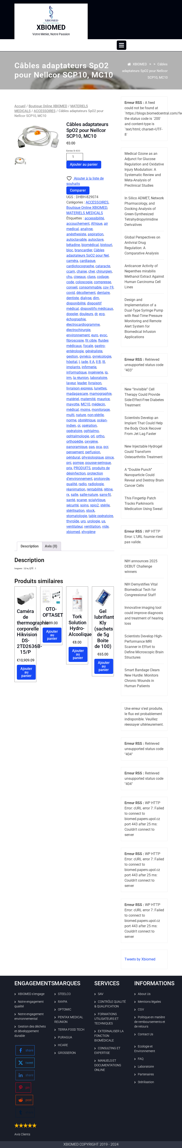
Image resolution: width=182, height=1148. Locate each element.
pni (68, 463)
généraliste (93, 351)
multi (70, 415)
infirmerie (89, 367)
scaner (82, 500)
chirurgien (104, 271)
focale (88, 346)
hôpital (71, 362)
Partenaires (146, 1074)
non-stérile (95, 415)
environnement (78, 335)
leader (82, 383)
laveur (71, 383)
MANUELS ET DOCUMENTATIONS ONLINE (107, 1065)
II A (91, 362)
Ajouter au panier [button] (26, 672)
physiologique (93, 457)
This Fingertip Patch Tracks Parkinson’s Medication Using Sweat (143, 503)
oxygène (91, 441)
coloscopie (83, 282)
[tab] (121, 45)
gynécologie (101, 356)
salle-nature (89, 495)
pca (99, 447)
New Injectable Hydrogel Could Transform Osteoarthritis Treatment (143, 451)
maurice (103, 399)
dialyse (85, 298)
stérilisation (75, 510)
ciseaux (80, 277)
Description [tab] (30, 546)
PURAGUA (65, 1037)
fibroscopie (75, 340)
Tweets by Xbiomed (140, 959)
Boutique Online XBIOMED (48, 106)
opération (89, 425)
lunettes (100, 388)
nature (81, 415)
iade (84, 362)
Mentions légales (149, 1001)
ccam (70, 271)
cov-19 (108, 287)
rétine (108, 489)
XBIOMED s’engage (31, 994)
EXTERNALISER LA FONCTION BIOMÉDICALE (109, 1035)
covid (70, 293)
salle (74, 495)
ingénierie (95, 372)
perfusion (92, 452)
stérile (105, 505)
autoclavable (76, 239)
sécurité (72, 505)
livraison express (79, 388)
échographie (76, 319)
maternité (88, 399)
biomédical (90, 245)
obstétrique (86, 420)
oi (78, 425)
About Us (144, 994)
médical (72, 409)
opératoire (74, 431)
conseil (71, 287)
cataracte (102, 266)
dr (96, 314)
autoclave (95, 239)
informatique (76, 372)
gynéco (85, 356)
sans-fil (105, 495)
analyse (86, 229)
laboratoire (98, 378)
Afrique (96, 223)
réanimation (75, 489)
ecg (102, 314)
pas (92, 447)
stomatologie (76, 516)
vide (105, 526)
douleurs (86, 314)
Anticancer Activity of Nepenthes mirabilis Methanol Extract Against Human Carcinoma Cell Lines (144, 276)
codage (103, 277)
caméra (72, 261)
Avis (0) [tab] (51, 546)
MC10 (85, 404)
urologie (93, 521)
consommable (90, 287)
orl (93, 436)
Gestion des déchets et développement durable (30, 1031)
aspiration (95, 234)
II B (98, 362)
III (103, 362)
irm (68, 378)
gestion (72, 356)
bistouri (106, 245)
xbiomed (73, 532)
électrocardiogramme (83, 324)
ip (106, 372)
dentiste (72, 298)
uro (83, 521)
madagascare (77, 394)
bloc (69, 250)
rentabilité (94, 489)
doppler (72, 314)
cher (91, 271)
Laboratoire (146, 1066)
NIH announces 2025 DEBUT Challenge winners (141, 566)
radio (83, 484)
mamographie (100, 394)
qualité (71, 484)
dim (96, 298)
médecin (98, 404)
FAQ (140, 1059)
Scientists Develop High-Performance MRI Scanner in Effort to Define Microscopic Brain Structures (144, 646)
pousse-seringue (98, 463)
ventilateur (74, 526)
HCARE (63, 1045)
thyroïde (72, 521)
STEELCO (64, 994)
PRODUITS (82, 468)
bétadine (73, 245)
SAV (100, 994)
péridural (73, 457)
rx (67, 495)
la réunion (81, 378)
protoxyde (101, 479)
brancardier (83, 250)
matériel (72, 399)
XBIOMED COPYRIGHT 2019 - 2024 (91, 1144)
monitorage (101, 409)
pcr (105, 447)
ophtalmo (91, 431)
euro (94, 335)
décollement (85, 293)
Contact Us (145, 1034)
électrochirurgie (78, 330)
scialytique (96, 500)
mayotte (72, 404)
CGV (141, 1009)
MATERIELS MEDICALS (84, 213)
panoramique (76, 447)
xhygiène (88, 532)
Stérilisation (146, 1082)
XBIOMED (51, 27)
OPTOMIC (64, 1009)
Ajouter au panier (84, 164)
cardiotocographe (80, 266)
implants (73, 367)
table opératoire (101, 516)
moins (85, 409)
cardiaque (87, 261)
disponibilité (75, 303)
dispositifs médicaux (96, 308)
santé (70, 500)
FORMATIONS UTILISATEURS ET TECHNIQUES (106, 1018)
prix (69, 468)
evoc (103, 335)
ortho (100, 436)
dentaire (103, 293)
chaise (82, 271)
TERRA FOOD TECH (71, 1029)
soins (84, 505)
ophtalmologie (77, 436)
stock (90, 510)
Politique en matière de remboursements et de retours (149, 1021)
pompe (78, 463)
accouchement (77, 223)
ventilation (92, 526)
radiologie (96, 484)
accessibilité (94, 218)
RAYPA (62, 1001)
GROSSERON (67, 1053)
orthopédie (74, 441)
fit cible (91, 340)
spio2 (94, 505)
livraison (94, 383)
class (91, 277)
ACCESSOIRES (44, 111)
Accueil (20, 106)
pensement (75, 452)
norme (71, 420)
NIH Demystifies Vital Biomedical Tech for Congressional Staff (141, 589)
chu (69, 277)
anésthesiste (76, 234)
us (103, 521)
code (70, 282)
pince (109, 457)
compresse (102, 282)
